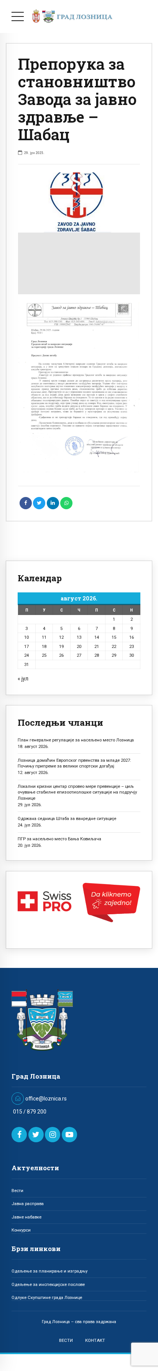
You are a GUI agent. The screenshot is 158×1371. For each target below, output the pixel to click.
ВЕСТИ (66, 1340)
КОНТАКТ (95, 1340)
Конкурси (21, 1230)
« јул (23, 679)
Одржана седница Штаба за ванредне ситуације (67, 818)
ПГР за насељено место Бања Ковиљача (59, 838)
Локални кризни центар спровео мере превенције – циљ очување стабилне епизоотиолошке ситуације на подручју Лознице (77, 792)
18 (44, 646)
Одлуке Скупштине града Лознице (47, 1297)
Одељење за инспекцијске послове (48, 1284)
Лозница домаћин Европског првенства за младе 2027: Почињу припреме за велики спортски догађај (74, 763)
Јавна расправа (28, 1203)
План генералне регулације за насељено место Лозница (76, 740)
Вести (17, 1190)
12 (61, 637)
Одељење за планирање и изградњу (49, 1271)
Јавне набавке (26, 1217)
